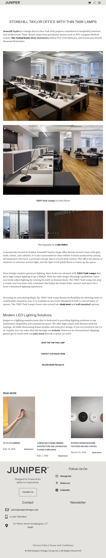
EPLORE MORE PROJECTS (53, 365)
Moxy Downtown (40, 37)
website (56, 330)
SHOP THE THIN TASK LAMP (53, 343)
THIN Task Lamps (45, 200)
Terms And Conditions (61, 545)
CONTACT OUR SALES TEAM (53, 354)
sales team (38, 333)
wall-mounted (83, 304)
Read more (29, 449)
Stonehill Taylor (11, 31)
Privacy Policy (40, 545)
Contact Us (27, 492)
